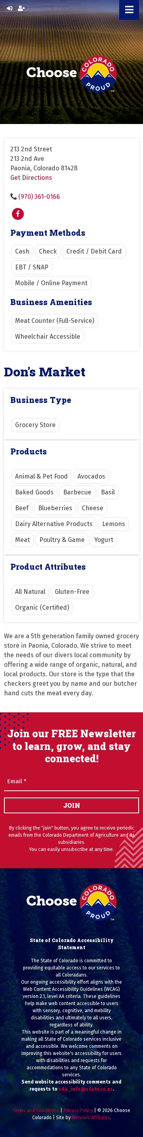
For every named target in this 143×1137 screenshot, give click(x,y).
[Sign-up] (21, 8)
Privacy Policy (78, 1110)
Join (71, 805)
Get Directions (31, 177)
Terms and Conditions (36, 1110)
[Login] (9, 8)
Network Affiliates (91, 1117)
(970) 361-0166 (39, 196)
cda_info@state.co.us (86, 1089)
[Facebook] (18, 214)
